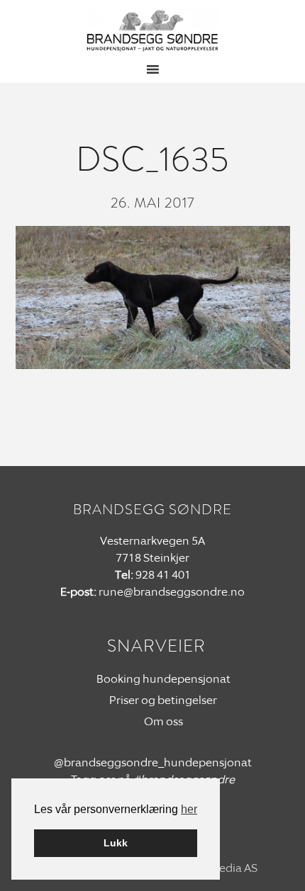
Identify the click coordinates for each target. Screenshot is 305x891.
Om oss (163, 721)
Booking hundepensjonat (163, 678)
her (189, 809)
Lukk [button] (116, 843)
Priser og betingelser (163, 700)
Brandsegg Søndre (153, 30)
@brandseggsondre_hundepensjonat (153, 762)
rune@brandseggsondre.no (172, 591)
